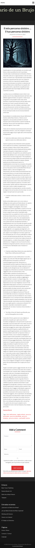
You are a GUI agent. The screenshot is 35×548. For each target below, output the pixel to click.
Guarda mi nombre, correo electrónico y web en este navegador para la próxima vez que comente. (17, 461)
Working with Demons (7, 514)
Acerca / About (5, 530)
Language (4, 536)
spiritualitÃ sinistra (24, 418)
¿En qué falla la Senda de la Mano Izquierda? (12, 510)
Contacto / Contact (7, 533)
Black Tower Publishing (7, 488)
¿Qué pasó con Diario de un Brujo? (10, 507)
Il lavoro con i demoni (7, 517)
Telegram (4, 497)
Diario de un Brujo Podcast (8, 494)
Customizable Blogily (17, 546)
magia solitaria (21, 414)
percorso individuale (15, 416)
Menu (3, 2)
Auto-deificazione (11, 414)
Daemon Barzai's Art (7, 491)
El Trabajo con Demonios (8, 520)
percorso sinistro (13, 418)
